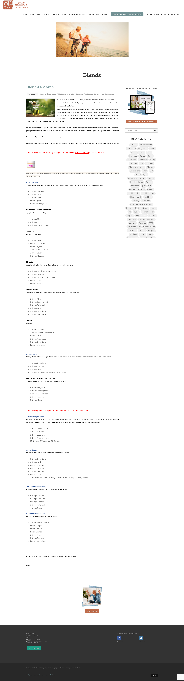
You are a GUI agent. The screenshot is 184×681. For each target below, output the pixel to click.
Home (24, 14)
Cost (142, 163)
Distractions (135, 171)
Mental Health (148, 212)
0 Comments (108, 94)
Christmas (143, 160)
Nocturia (152, 216)
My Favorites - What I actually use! (163, 14)
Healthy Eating (148, 193)
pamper (132, 223)
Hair (143, 189)
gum (144, 186)
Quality (142, 230)
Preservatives (149, 227)
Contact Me (93, 14)
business (133, 156)
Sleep (150, 234)
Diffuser (149, 163)
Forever (149, 182)
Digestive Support (136, 167)
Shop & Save (92, 611)
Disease (150, 167)
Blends (90, 94)
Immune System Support (141, 204)
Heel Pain (148, 197)
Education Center (77, 14)
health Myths (133, 193)
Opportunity (43, 14)
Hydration (146, 201)
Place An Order (59, 14)
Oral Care (132, 219)
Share (33, 94)
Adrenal (133, 145)
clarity (152, 160)
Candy (142, 156)
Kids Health (143, 208)
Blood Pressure (137, 152)
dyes (145, 175)
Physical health (134, 227)
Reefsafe (133, 234)
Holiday (136, 201)
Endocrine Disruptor (137, 178)
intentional (131, 208)
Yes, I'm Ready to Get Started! (141, 121)
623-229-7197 (36, 640)
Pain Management (146, 219)
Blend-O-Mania (40, 87)
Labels (153, 208)
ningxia (130, 216)
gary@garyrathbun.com (39, 642)
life (130, 212)
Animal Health (146, 145)
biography (142, 148)
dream (138, 175)
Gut (149, 186)
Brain (149, 152)
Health (150, 189)
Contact (35, 648)
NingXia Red (140, 216)
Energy (151, 178)
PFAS (151, 223)
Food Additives (136, 182)
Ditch (145, 171)
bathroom (131, 148)
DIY (151, 171)
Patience (142, 223)
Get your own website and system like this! (40, 675)
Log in (154, 675)
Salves (96, 94)
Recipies (151, 230)
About (105, 14)
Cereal (150, 156)
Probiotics (132, 230)
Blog (32, 14)
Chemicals (131, 160)
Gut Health (134, 189)
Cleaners (133, 163)
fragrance (135, 186)
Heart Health (135, 197)
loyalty (136, 212)
